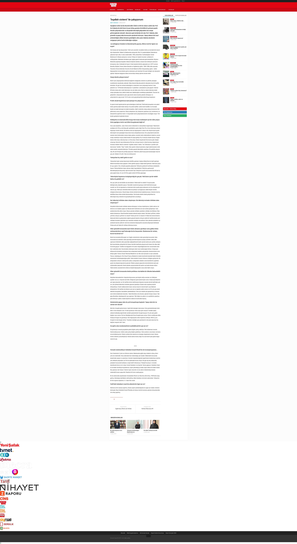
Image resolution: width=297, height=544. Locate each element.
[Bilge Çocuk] (2, 508)
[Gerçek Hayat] (3, 504)
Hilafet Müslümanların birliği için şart (178, 30)
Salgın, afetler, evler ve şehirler (176, 100)
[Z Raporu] (10, 495)
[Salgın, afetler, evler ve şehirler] (166, 100)
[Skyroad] (6, 521)
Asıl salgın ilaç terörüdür (177, 82)
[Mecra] (16, 468)
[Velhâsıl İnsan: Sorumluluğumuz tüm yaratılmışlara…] (166, 65)
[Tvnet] (7, 452)
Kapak (172, 19)
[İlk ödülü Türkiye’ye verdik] (151, 424)
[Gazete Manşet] (11, 478)
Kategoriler (161, 9)
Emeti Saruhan (114, 22)
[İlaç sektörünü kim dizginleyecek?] (166, 74)
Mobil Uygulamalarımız (175, 1)
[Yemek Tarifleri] (5, 461)
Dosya (172, 97)
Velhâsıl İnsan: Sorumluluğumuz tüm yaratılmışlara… (176, 66)
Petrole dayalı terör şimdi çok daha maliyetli (178, 47)
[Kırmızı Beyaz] (2, 517)
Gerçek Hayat (173, 36)
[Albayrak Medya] (0, 442)
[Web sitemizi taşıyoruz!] (166, 39)
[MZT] (9, 475)
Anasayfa (112, 9)
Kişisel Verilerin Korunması (157, 533)
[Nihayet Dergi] (19, 490)
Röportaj (113, 15)
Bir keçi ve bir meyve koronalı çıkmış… (178, 56)
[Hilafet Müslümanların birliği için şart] (166, 30)
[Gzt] (4, 456)
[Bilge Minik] (3, 512)
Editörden (130, 9)
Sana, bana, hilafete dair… (177, 20)
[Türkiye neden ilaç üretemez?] (166, 91)
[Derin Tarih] (5, 482)
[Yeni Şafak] (9, 447)
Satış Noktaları (167, 115)
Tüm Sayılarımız (168, 112)
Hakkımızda (120, 9)
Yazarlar (137, 9)
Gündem (172, 54)
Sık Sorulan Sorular (144, 533)
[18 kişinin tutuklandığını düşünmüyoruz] (135, 424)
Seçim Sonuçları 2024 (171, 533)
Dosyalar (171, 9)
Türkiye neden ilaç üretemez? (178, 90)
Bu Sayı (145, 9)
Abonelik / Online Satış (170, 108)
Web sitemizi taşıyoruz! (176, 38)
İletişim (183, 1)
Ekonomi (172, 45)
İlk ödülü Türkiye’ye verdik (150, 430)
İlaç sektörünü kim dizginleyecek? (175, 73)
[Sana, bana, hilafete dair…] (166, 21)
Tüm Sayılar (152, 9)
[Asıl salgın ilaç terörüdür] (166, 83)
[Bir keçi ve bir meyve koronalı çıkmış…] (166, 56)
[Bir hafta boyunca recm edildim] (118, 424)
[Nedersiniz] (4, 530)
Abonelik (168, 1)
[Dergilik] (6, 525)
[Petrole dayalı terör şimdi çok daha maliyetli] (166, 48)
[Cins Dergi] (4, 500)
